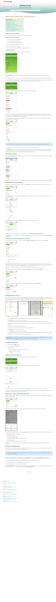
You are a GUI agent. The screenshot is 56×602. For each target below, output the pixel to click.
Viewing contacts (9, 22)
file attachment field (14, 297)
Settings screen (11, 442)
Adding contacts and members (11, 28)
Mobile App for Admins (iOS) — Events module (10, 498)
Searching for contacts (10, 23)
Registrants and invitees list (7, 486)
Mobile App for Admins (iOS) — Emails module (10, 501)
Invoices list (5, 485)
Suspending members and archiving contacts (13, 25)
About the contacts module (10, 20)
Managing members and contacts (11, 24)
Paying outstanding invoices (11, 30)
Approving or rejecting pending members (13, 29)
